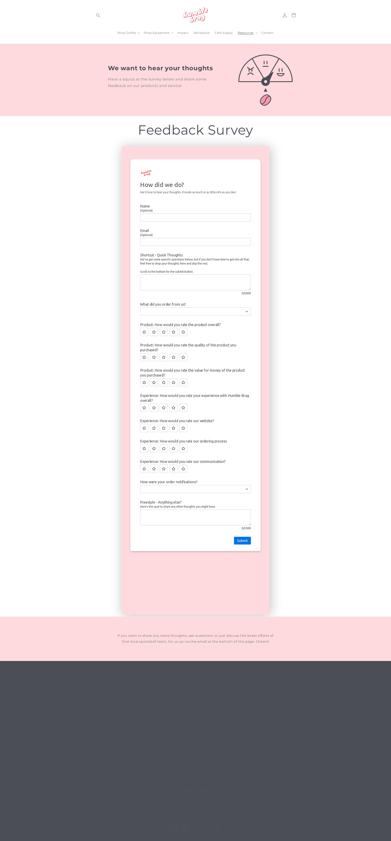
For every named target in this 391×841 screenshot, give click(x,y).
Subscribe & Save (177, 775)
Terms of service (180, 836)
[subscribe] (227, 802)
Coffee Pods (173, 746)
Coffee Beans (174, 739)
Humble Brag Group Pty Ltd (127, 836)
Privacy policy (157, 836)
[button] (98, 15)
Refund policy (202, 836)
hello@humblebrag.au (250, 758)
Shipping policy (225, 836)
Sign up (170, 732)
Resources (171, 760)
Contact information (251, 836)
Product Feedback (178, 782)
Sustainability (174, 753)
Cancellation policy (279, 836)
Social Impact (174, 767)
